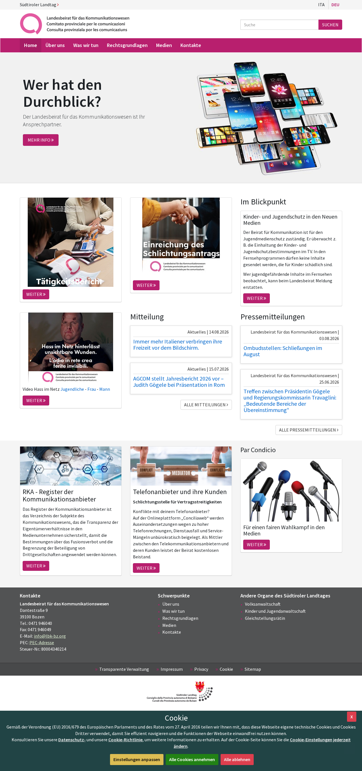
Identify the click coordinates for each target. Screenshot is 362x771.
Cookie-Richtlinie (125, 739)
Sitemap (253, 669)
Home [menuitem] (30, 45)
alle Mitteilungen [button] (205, 404)
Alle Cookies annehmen (192, 759)
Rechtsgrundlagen (180, 618)
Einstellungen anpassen (136, 759)
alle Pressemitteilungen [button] (308, 430)
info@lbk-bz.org (50, 636)
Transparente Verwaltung (124, 669)
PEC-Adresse (41, 642)
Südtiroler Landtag (38, 4)
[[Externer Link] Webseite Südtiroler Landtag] (181, 691)
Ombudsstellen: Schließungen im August (283, 351)
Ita (321, 4)
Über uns (170, 604)
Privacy (201, 669)
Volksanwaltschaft (263, 604)
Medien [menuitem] (164, 45)
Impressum (172, 669)
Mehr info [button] (39, 140)
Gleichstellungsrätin (265, 618)
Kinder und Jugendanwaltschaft (275, 611)
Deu (335, 4)
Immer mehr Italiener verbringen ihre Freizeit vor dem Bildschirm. (177, 344)
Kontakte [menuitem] (190, 45)
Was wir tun (173, 611)
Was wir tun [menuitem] (85, 45)
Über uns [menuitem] (55, 45)
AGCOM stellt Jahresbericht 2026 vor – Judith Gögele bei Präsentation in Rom (179, 381)
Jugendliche (73, 389)
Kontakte (171, 632)
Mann (104, 389)
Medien (169, 625)
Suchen (330, 24)
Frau (92, 389)
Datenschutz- (72, 739)
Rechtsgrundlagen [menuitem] (127, 45)
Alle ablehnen (237, 759)
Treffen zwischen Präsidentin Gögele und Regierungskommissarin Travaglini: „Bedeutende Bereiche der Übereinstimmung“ (290, 400)
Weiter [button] (34, 294)
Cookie (226, 669)
